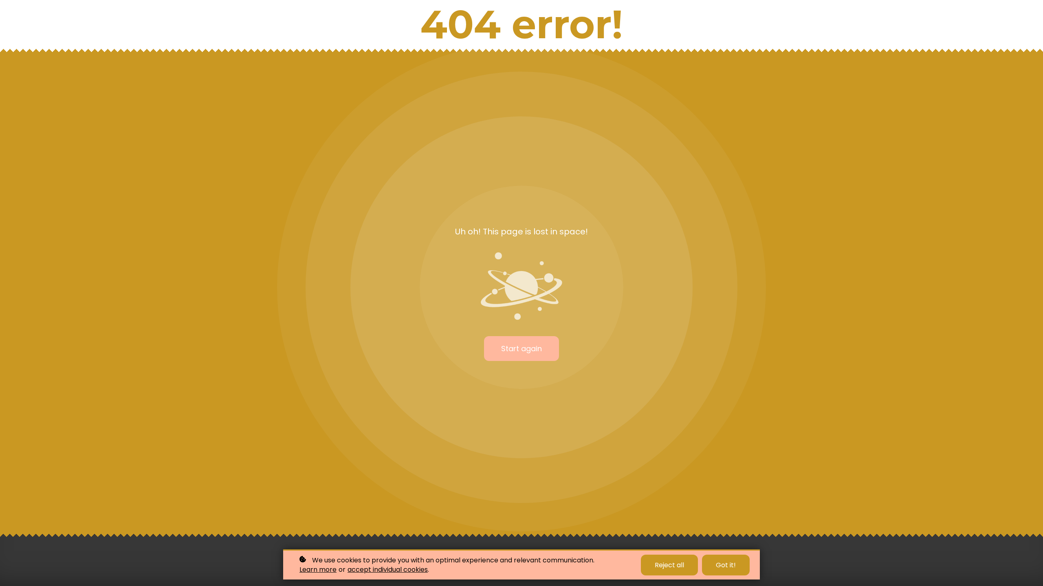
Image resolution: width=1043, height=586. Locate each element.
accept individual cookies (388, 569)
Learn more (318, 569)
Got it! (726, 565)
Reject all (669, 565)
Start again (521, 348)
